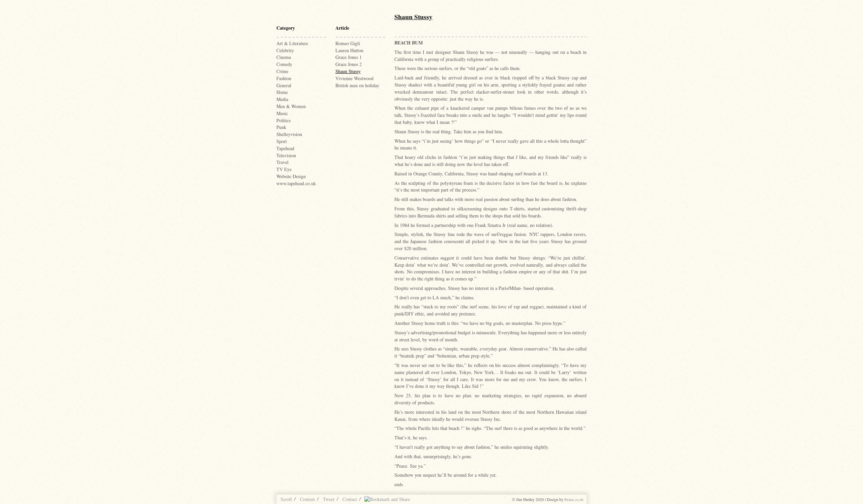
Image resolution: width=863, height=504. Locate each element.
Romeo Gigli (347, 43)
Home (282, 92)
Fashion (283, 78)
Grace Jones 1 (348, 57)
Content (307, 499)
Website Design (291, 176)
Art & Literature (292, 43)
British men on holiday (357, 85)
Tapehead (285, 148)
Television (286, 155)
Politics (283, 120)
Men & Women (291, 106)
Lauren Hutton (349, 50)
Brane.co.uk (574, 499)
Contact (350, 499)
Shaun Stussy (348, 71)
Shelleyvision (289, 134)
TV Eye (284, 169)
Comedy (284, 64)
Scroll (286, 499)
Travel (282, 162)
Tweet (328, 499)
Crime (282, 71)
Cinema (283, 57)
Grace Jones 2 (348, 64)
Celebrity (285, 50)
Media (282, 99)
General (283, 85)
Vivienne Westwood (354, 78)
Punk (281, 127)
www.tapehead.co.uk (296, 183)
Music (282, 113)
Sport (281, 141)
